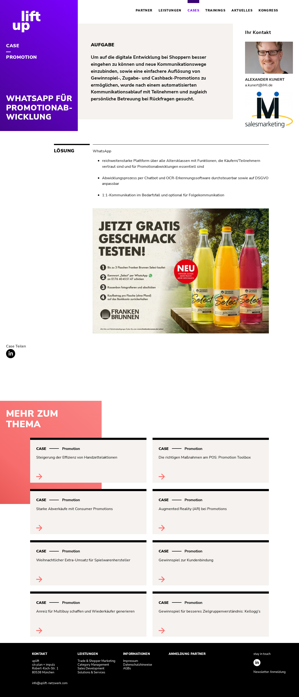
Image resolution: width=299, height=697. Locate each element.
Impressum (130, 661)
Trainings (215, 10)
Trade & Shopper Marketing (96, 661)
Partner (144, 10)
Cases (193, 10)
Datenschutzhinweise (137, 665)
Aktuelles (242, 10)
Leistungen (170, 10)
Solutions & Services (91, 672)
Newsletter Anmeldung (269, 672)
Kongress (268, 10)
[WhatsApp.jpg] (181, 332)
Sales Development (91, 668)
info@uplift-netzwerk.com (50, 683)
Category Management (93, 665)
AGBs (127, 668)
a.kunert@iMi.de (259, 85)
